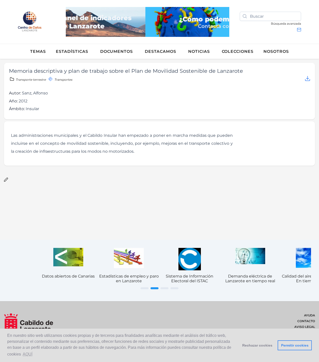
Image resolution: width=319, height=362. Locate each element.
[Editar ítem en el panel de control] (6, 180)
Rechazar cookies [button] (257, 345)
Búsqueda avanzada (286, 23)
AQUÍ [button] (27, 354)
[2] (155, 288)
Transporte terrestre (31, 79)
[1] (145, 288)
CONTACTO (306, 321)
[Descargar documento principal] (307, 79)
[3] (164, 288)
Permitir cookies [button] (295, 345)
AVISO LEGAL (304, 327)
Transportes (63, 79)
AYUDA (309, 315)
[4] (174, 288)
